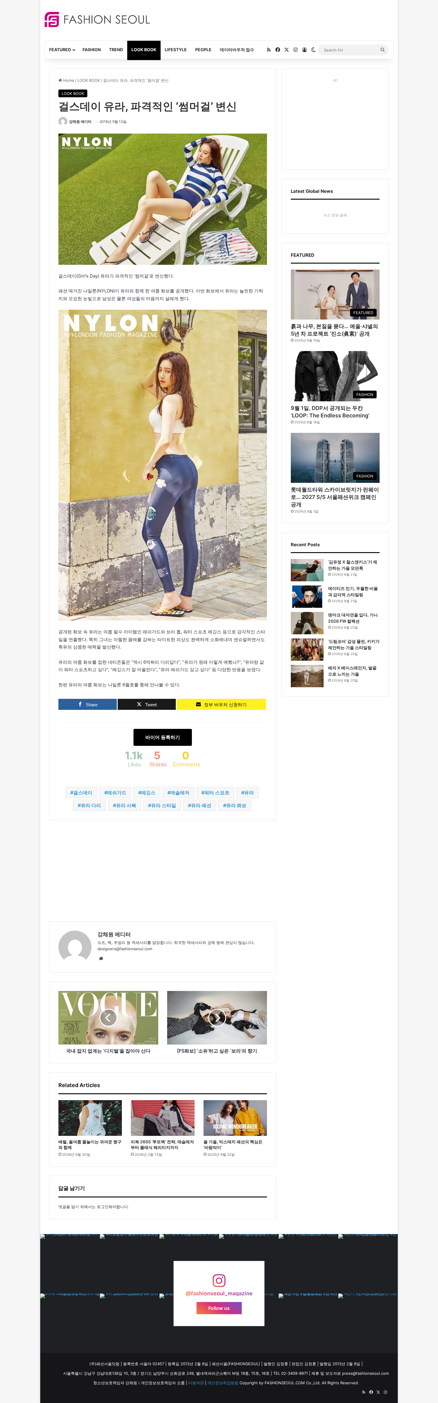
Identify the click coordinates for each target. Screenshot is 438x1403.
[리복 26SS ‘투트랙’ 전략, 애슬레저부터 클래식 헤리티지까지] (162, 1118)
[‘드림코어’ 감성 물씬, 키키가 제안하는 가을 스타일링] (307, 649)
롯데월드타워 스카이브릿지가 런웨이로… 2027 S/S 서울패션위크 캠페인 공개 (335, 497)
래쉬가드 (116, 793)
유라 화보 (236, 805)
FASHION (92, 49)
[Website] (101, 958)
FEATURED (60, 49)
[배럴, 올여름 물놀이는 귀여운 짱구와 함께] (90, 1118)
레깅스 (148, 793)
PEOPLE (203, 49)
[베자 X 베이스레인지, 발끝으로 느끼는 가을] (307, 676)
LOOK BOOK (143, 49)
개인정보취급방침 (222, 1382)
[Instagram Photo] (70, 1264)
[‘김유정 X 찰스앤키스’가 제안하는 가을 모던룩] (307, 570)
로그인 (102, 1206)
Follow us (219, 1308)
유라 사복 (126, 805)
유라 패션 (201, 805)
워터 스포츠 (216, 793)
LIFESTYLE (176, 49)
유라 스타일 (163, 805)
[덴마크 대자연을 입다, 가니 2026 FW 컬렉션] (307, 623)
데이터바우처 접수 (237, 49)
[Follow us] (219, 1283)
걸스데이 (82, 793)
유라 (249, 793)
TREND (116, 49)
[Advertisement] (272, 19)
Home (68, 80)
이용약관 (196, 1382)
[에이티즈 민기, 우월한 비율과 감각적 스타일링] (307, 596)
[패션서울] (97, 19)
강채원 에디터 (80, 121)
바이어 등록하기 (162, 737)
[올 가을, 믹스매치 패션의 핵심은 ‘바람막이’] (235, 1118)
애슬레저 (180, 793)
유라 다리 (91, 805)
